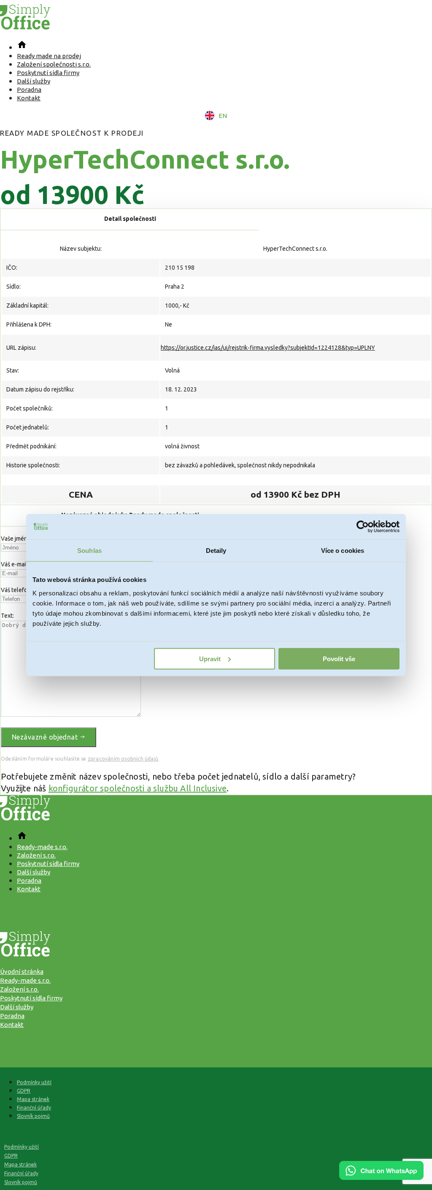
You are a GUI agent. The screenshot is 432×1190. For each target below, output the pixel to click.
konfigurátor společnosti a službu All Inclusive (138, 788)
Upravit (210, 658)
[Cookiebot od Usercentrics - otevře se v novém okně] (363, 526)
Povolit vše (339, 658)
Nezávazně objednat (46, 737)
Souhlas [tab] (89, 550)
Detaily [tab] (216, 550)
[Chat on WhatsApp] (381, 1177)
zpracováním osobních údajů (123, 758)
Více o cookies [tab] (342, 550)
